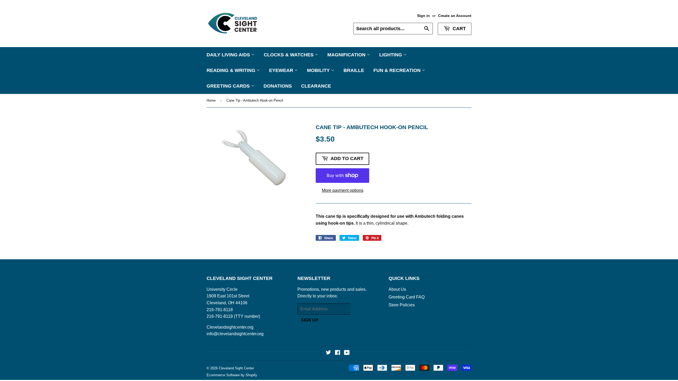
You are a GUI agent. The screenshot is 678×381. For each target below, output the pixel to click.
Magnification (347, 54)
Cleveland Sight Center (236, 368)
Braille (354, 70)
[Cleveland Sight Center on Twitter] (328, 353)
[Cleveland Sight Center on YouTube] (347, 353)
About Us (397, 289)
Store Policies (402, 305)
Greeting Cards (229, 86)
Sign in (423, 16)
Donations (278, 86)
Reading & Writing (232, 70)
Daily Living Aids (229, 54)
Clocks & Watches (289, 54)
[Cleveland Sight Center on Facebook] (337, 353)
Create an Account (454, 16)
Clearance (316, 86)
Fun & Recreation (397, 70)
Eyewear (282, 70)
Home (211, 100)
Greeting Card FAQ (407, 297)
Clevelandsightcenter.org (230, 327)
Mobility (319, 70)
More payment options (342, 190)
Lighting (391, 54)
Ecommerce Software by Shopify (232, 375)
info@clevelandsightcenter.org (235, 334)
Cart (458, 28)
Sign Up (309, 320)
